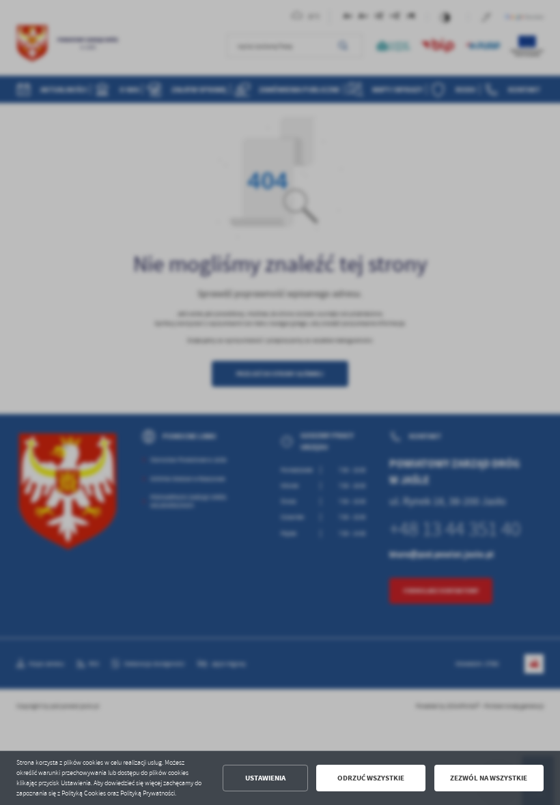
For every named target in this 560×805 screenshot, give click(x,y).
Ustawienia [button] (265, 778)
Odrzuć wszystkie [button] (370, 778)
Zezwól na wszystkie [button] (488, 778)
